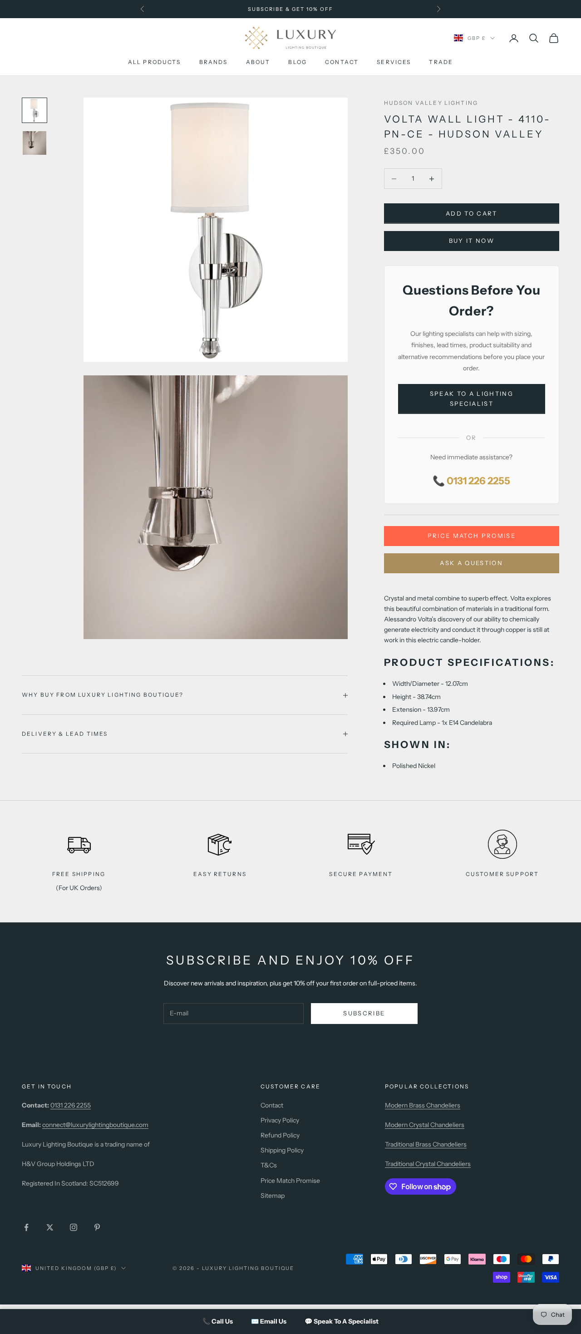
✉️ (268, 1321)
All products (154, 62)
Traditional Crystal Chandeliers (428, 1164)
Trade (441, 62)
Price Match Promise (472, 535)
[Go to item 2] (34, 143)
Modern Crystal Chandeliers (424, 1125)
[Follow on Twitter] (49, 1227)
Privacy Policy (280, 1120)
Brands (213, 62)
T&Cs (269, 1165)
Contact (342, 62)
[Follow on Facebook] (26, 1227)
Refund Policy (280, 1135)
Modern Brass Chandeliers (422, 1105)
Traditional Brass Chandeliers (426, 1144)
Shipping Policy (282, 1150)
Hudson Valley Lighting (431, 102)
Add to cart (471, 213)
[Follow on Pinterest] (97, 1227)
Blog (297, 62)
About (258, 62)
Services (394, 62)
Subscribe (364, 1013)
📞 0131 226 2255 (471, 481)
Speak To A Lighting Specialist (471, 398)
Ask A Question (471, 562)
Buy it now (471, 240)
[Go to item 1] (34, 110)
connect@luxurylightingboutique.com (95, 1125)
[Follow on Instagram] (73, 1227)
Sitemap (273, 1195)
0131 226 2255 (70, 1105)
